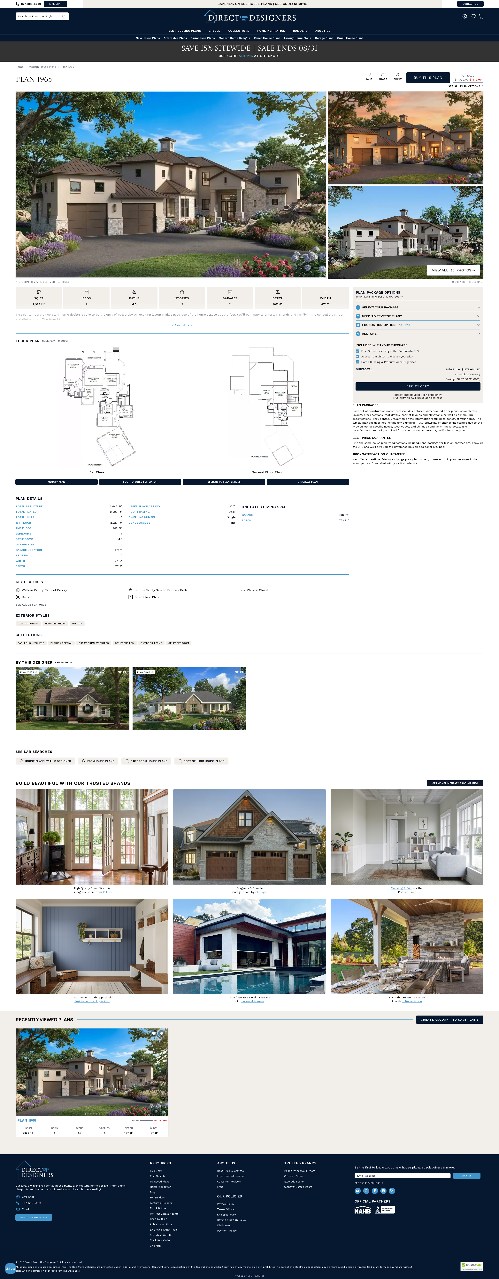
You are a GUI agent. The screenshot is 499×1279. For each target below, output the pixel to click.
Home (19, 66)
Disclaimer (223, 1225)
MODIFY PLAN (56, 482)
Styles (214, 30)
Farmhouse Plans (203, 38)
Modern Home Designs (234, 38)
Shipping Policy (226, 1214)
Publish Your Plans (161, 1224)
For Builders (157, 1197)
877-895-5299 (433, 398)
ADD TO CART (418, 386)
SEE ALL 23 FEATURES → (33, 604)
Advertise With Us (161, 1235)
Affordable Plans (175, 38)
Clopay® (261, 892)
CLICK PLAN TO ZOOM (55, 341)
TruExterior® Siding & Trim (92, 1001)
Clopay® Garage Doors (298, 1186)
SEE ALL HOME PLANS (33, 1217)
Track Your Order (160, 1240)
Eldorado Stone (294, 1181)
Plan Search (157, 1176)
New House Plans (148, 38)
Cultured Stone (293, 1176)
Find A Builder (158, 1208)
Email (25, 1209)
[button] (19, 1070)
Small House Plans (350, 38)
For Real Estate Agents (164, 1213)
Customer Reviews (229, 1181)
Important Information (231, 1176)
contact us (470, 4)
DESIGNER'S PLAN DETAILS (224, 482)
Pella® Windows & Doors (299, 1170)
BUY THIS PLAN (428, 77)
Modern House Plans (42, 66)
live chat (55, 4)
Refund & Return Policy (231, 1219)
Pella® (107, 892)
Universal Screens (253, 1001)
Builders (300, 30)
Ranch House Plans (267, 38)
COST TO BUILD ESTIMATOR (140, 482)
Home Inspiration (271, 30)
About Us (322, 30)
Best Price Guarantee (230, 1170)
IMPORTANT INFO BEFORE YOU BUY (377, 296)
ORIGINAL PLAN (308, 482)
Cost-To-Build (158, 1219)
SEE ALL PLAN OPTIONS (464, 86)
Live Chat (156, 1170)
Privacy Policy (225, 1204)
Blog (152, 1192)
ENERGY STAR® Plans (164, 1229)
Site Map (155, 1245)
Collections (239, 30)
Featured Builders (161, 1203)
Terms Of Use (225, 1209)
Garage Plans (324, 38)
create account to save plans (450, 1019)
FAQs (220, 1186)
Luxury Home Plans (297, 38)
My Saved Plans (159, 1181)
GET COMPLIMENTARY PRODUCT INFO (455, 783)
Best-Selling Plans (184, 30)
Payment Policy (227, 1230)
